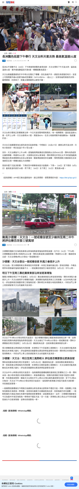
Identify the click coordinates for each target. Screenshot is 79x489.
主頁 (5, 53)
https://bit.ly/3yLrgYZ (68, 178)
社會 (14, 53)
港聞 (10, 53)
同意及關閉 (70, 484)
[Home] (10, 2)
